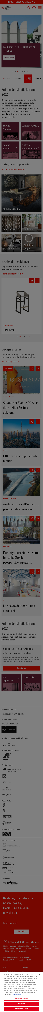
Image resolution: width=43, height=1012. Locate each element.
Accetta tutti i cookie (21, 1008)
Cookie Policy (17, 994)
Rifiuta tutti (21, 1003)
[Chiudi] (40, 975)
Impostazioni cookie (21, 998)
